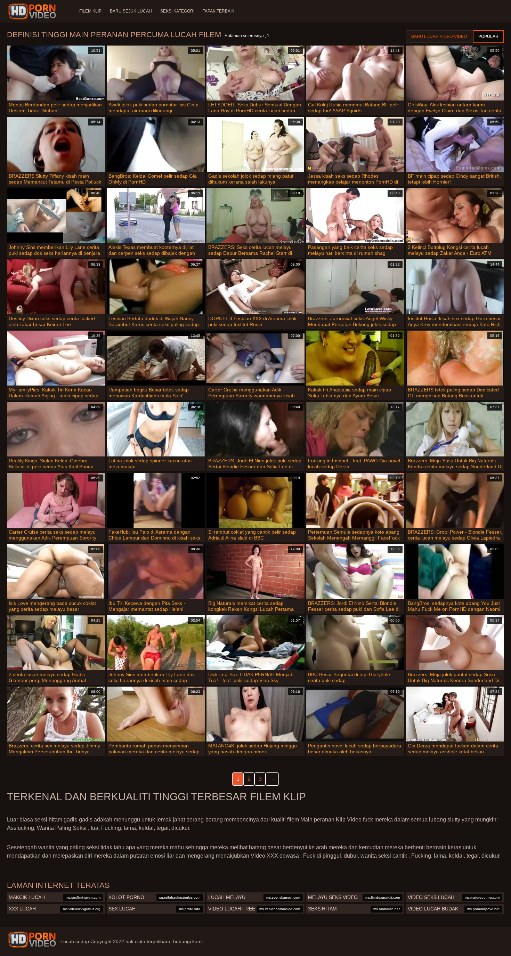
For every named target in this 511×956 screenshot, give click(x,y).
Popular (488, 36)
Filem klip (90, 11)
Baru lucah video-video (439, 36)
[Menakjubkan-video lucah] (33, 11)
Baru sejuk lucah (131, 11)
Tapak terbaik (218, 11)
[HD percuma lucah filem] (32, 939)
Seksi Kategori (177, 11)
